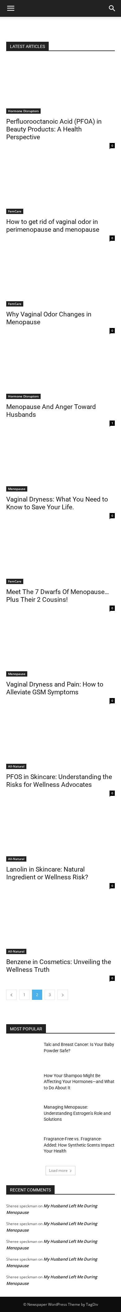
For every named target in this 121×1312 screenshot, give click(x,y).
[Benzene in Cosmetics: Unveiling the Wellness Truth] (60, 927)
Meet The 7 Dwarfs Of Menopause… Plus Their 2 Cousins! (57, 595)
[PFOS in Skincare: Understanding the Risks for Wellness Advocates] (60, 742)
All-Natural (16, 766)
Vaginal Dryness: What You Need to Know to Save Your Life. (57, 503)
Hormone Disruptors (23, 111)
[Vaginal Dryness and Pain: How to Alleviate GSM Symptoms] (60, 649)
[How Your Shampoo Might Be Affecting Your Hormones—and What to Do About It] (22, 1084)
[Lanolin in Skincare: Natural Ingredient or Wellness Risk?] (60, 834)
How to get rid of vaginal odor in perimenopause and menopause (52, 225)
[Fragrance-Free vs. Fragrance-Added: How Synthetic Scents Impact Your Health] (22, 1147)
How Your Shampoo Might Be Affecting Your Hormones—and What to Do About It (79, 1081)
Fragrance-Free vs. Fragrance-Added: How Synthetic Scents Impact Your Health (79, 1144)
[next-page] (62, 995)
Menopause (16, 489)
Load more (58, 1170)
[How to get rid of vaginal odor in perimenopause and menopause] (60, 186)
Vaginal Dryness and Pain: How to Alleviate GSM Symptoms (54, 688)
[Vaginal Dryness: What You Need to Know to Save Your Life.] (60, 464)
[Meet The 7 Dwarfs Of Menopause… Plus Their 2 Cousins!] (60, 557)
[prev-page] (11, 995)
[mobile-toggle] (10, 8)
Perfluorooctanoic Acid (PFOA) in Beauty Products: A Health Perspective (54, 129)
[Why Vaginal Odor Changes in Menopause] (60, 279)
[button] (112, 8)
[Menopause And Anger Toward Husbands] (60, 372)
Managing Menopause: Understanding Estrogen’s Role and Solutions (77, 1113)
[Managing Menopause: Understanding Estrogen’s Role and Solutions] (22, 1115)
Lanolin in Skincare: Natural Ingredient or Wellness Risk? (47, 873)
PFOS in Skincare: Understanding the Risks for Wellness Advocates (59, 780)
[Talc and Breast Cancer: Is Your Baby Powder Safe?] (22, 1053)
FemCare (14, 211)
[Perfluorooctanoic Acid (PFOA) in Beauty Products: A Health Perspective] (60, 86)
